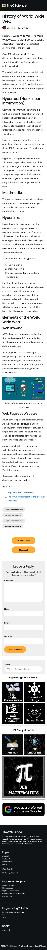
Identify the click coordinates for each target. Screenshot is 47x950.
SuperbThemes (40, 946)
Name (7, 609)
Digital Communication (10, 891)
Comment (9, 580)
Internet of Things (8, 885)
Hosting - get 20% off (10, 873)
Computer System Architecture (13, 893)
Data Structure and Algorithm (13, 912)
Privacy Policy (7, 862)
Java (4, 918)
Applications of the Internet (20, 492)
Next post (23, 550)
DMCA (4, 864)
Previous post (23, 540)
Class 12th (6, 930)
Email (7, 623)
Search (7, 664)
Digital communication (14, 510)
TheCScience (17, 5)
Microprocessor (8, 896)
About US (5, 856)
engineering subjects (13, 515)
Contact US (6, 859)
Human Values (7, 888)
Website (8, 636)
